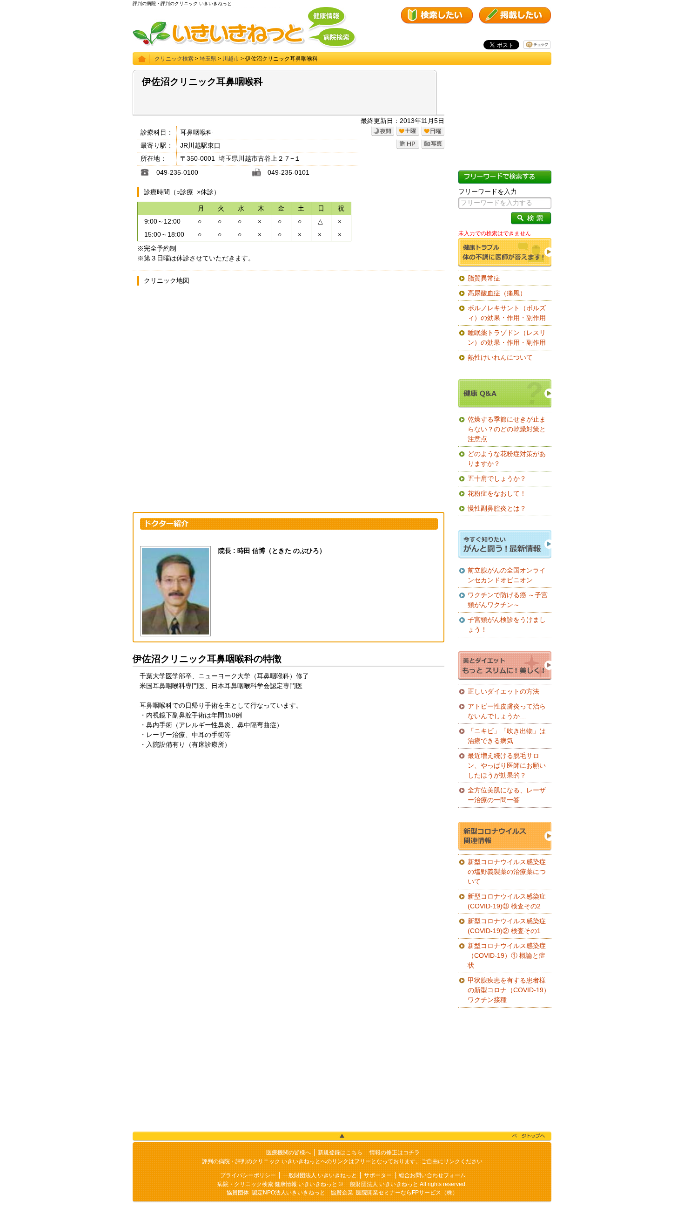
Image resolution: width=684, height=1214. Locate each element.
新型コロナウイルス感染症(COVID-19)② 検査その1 (507, 925)
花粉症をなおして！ (497, 493)
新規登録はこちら (340, 1152)
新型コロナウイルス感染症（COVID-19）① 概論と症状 (507, 955)
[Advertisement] (288, 829)
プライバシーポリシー (248, 1175)
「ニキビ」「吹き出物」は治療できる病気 (507, 735)
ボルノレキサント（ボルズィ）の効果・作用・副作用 (507, 312)
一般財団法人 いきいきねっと (320, 1175)
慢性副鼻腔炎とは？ (497, 508)
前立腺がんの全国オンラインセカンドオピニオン (507, 575)
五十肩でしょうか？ (497, 478)
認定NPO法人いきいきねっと (288, 1192)
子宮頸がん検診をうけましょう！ (507, 624)
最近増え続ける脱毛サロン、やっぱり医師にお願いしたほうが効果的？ (507, 765)
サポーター (378, 1175)
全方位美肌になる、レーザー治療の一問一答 (507, 795)
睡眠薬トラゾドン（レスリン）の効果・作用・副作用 (507, 337)
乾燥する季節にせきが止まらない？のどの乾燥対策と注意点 (507, 429)
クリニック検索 (174, 58)
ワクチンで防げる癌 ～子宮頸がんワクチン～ (508, 599)
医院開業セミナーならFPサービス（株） (407, 1192)
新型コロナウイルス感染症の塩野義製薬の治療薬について (507, 871)
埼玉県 (208, 58)
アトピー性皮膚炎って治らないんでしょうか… (507, 711)
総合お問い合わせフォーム (432, 1175)
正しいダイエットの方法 (503, 691)
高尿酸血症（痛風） (497, 293)
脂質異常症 (484, 278)
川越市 (230, 58)
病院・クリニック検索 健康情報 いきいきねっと (277, 1184)
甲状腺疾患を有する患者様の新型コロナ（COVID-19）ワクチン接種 (509, 989)
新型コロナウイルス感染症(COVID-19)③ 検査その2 (507, 901)
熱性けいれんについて (500, 357)
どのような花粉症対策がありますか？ (507, 458)
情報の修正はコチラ (394, 1152)
